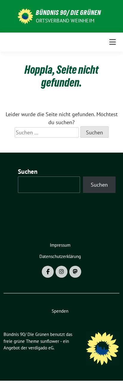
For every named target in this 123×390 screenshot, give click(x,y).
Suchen (28, 172)
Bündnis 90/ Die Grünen (68, 12)
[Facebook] (48, 272)
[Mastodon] (75, 272)
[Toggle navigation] (112, 42)
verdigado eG (40, 348)
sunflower (49, 341)
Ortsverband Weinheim (65, 20)
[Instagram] (61, 272)
